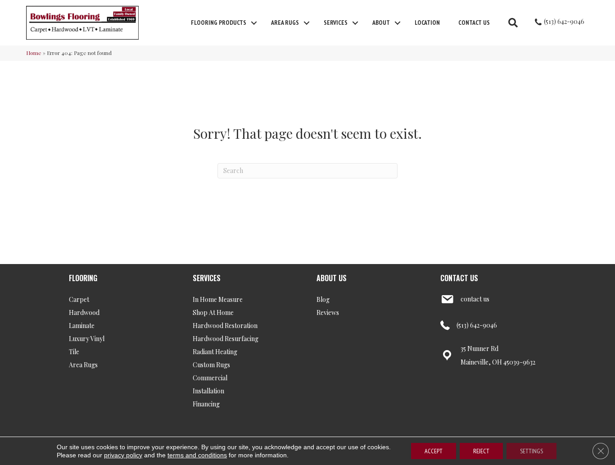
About (381, 22)
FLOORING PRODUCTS (218, 22)
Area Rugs (285, 22)
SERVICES (207, 278)
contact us (475, 299)
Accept (434, 451)
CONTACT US (459, 278)
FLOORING (83, 278)
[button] (254, 23)
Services (336, 22)
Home (33, 52)
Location (427, 22)
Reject (481, 451)
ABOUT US (332, 278)
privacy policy (123, 455)
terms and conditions (197, 455)
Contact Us (474, 22)
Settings (531, 451)
